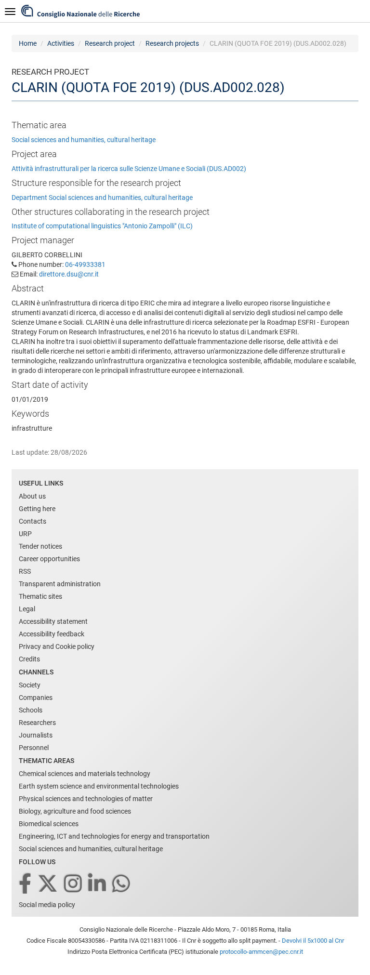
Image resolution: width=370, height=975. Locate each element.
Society (29, 685)
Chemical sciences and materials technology (84, 773)
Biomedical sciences (49, 824)
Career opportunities (49, 559)
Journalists (36, 735)
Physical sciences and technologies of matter (86, 799)
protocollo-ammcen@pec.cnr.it (261, 951)
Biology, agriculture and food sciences (75, 811)
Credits (29, 659)
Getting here (37, 509)
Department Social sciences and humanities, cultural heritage (102, 197)
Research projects (172, 43)
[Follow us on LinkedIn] (97, 884)
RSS (25, 571)
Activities (60, 43)
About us (32, 496)
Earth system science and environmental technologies (99, 786)
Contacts (32, 521)
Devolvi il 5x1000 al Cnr (313, 940)
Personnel (34, 747)
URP (25, 534)
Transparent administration (60, 584)
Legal (27, 609)
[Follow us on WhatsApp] (122, 884)
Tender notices (40, 546)
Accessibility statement (53, 621)
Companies (36, 697)
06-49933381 (85, 264)
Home (28, 43)
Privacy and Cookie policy (56, 646)
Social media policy (47, 905)
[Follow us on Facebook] (26, 884)
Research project (110, 43)
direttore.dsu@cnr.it (69, 274)
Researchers (37, 722)
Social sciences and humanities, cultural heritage (84, 140)
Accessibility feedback (51, 634)
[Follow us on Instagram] (73, 884)
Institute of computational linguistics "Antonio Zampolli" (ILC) (102, 226)
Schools (30, 710)
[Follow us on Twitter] (48, 884)
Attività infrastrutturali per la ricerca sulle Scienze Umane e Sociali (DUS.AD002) (129, 168)
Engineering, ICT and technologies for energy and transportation (114, 836)
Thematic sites (40, 596)
